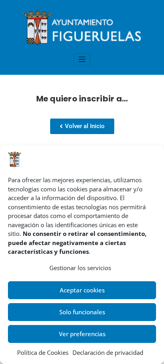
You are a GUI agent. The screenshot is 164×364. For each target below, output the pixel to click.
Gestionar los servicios (80, 268)
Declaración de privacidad (107, 352)
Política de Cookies (42, 352)
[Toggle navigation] (82, 59)
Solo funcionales (82, 312)
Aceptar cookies (82, 290)
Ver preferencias (82, 334)
